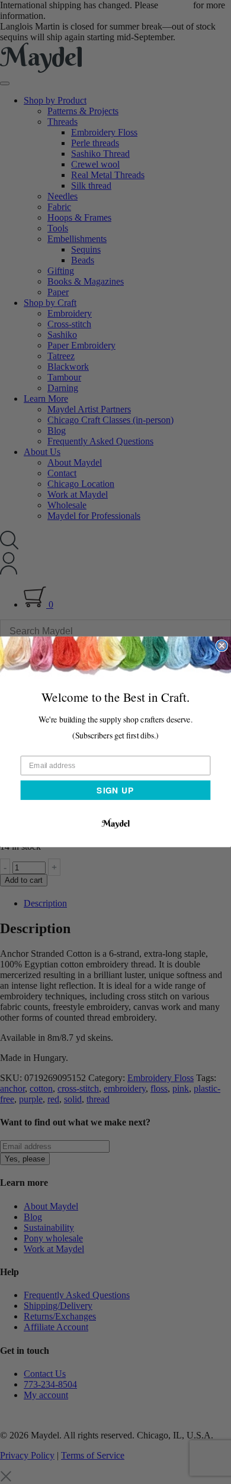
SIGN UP (115, 790)
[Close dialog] (222, 646)
